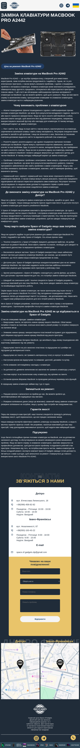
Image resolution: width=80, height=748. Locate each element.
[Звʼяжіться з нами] (73, 737)
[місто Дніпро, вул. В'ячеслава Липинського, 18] (20, 671)
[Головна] (14, 5)
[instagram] (61, 5)
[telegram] (68, 5)
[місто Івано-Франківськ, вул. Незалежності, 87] (59, 671)
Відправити (40, 619)
